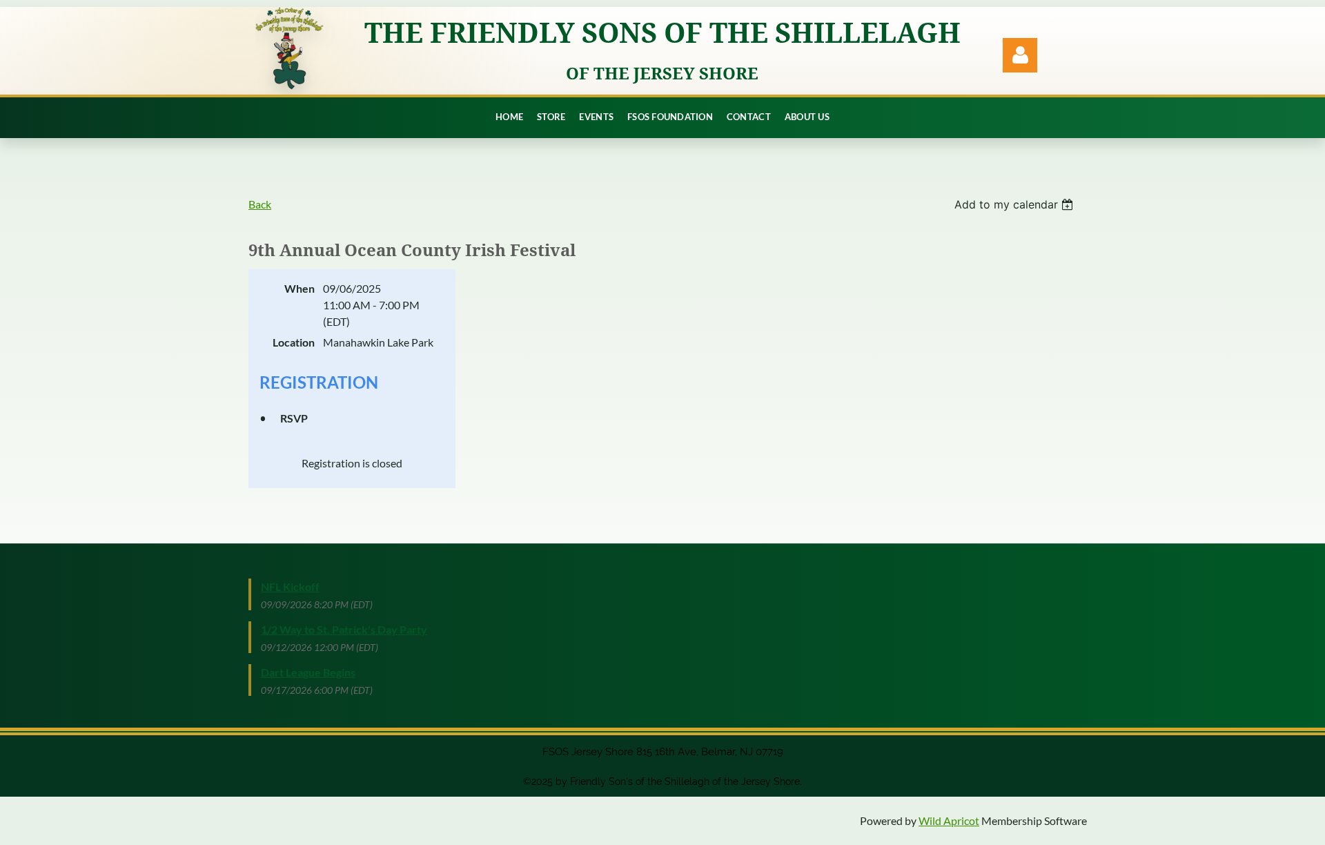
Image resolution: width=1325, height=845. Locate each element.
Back (259, 204)
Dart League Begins (308, 672)
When (299, 288)
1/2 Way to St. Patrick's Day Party (344, 629)
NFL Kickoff (290, 586)
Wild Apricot (949, 820)
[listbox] (1015, 204)
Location (294, 342)
